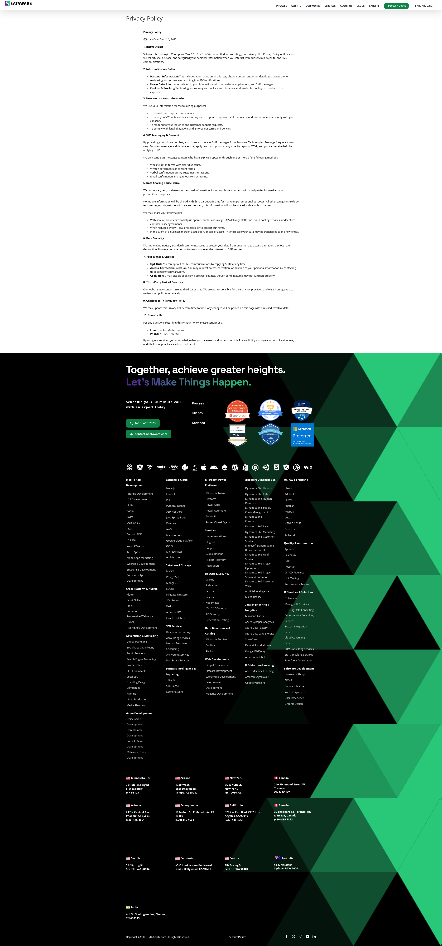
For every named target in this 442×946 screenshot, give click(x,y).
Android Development (140, 493)
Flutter (130, 594)
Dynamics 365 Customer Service (260, 539)
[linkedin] (314, 936)
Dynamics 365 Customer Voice (260, 584)
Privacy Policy (237, 937)
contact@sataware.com (170, 271)
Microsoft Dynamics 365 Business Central (259, 548)
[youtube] (307, 936)
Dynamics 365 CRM (256, 494)
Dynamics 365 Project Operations (258, 566)
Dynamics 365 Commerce (253, 519)
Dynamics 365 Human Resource (258, 501)
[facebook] (286, 936)
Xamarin (132, 611)
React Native (134, 600)
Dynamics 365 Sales (257, 526)
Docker (210, 597)
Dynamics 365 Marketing (260, 532)
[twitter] (293, 936)
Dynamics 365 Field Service (257, 557)
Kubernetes (212, 602)
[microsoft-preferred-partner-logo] (302, 424)
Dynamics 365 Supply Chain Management (258, 510)
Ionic (129, 605)
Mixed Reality (253, 596)
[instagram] (300, 936)
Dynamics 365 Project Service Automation (258, 575)
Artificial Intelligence (257, 591)
